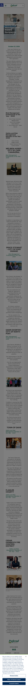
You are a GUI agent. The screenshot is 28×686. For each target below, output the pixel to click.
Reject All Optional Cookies (14, 679)
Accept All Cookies (14, 683)
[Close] (25, 656)
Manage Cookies (14, 675)
